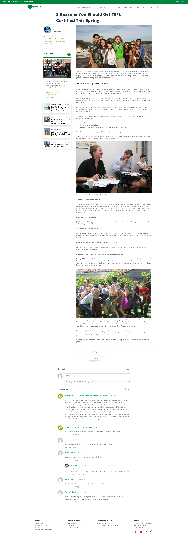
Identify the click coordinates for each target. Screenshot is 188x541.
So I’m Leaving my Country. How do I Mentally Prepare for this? (60, 134)
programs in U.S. (17, 1)
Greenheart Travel (56, 104)
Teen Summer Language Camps (107, 526)
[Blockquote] (82, 382)
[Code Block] (85, 382)
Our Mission (39, 523)
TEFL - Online (49, 43)
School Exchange (73, 528)
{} (90, 381)
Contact (137, 520)
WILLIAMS (82, 468)
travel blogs (127, 116)
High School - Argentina (57, 117)
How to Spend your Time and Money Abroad (59, 145)
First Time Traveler (56, 129)
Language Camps (101, 7)
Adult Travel (116, 7)
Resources (128, 7)
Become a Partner (41, 526)
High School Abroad (83, 7)
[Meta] (135, 531)
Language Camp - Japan (57, 142)
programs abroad (28, 1)
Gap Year (71, 526)
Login (177, 1)
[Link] (88, 382)
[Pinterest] (151, 531)
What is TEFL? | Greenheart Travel (79, 427)
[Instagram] (146, 531)
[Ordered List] (77, 382)
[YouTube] (141, 531)
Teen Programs (74, 520)
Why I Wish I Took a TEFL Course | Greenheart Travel (86, 395)
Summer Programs (104, 520)
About (145, 7)
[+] (93, 381)
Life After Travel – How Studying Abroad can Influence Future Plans (59, 109)
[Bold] (66, 382)
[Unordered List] (80, 382)
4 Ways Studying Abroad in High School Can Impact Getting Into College (60, 121)
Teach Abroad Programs (53, 41)
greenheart (6, 1)
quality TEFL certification (101, 320)
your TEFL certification (111, 139)
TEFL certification (111, 98)
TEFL (63, 41)
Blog (137, 7)
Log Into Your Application (43, 530)
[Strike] (74, 382)
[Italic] (69, 382)
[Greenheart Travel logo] (34, 7)
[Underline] (71, 382)
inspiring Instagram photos (112, 116)
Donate (183, 1)
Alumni (37, 528)
